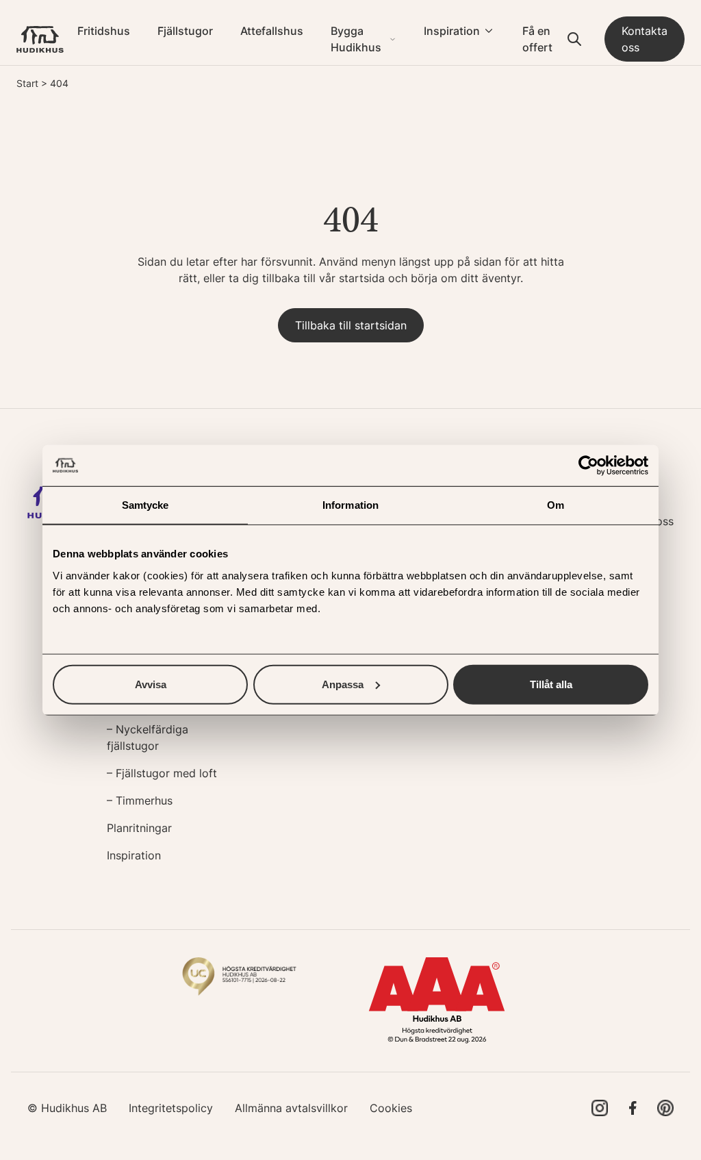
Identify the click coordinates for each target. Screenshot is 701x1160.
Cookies (391, 1108)
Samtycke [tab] (145, 505)
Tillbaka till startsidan (351, 325)
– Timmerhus (140, 800)
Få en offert (537, 39)
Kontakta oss (644, 39)
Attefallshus (271, 31)
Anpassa (343, 684)
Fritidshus (103, 31)
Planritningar (139, 828)
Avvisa (150, 684)
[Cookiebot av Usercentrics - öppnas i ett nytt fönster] (588, 465)
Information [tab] (350, 505)
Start (27, 83)
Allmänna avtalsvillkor (291, 1108)
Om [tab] (555, 505)
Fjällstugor (185, 31)
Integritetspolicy (171, 1108)
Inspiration (452, 31)
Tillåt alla (551, 684)
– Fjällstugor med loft (162, 773)
